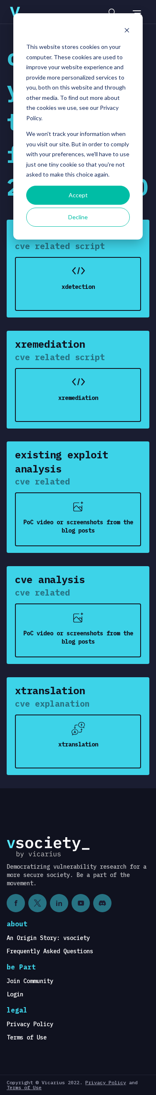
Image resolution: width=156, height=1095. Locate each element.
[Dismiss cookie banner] (127, 31)
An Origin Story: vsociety (48, 938)
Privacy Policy (30, 1024)
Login (15, 994)
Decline (78, 216)
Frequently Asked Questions (50, 951)
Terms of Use (27, 1037)
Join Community (30, 981)
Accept (78, 195)
